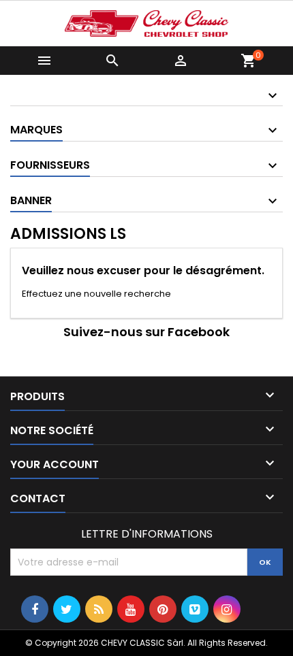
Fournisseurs (50, 165)
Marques (36, 129)
